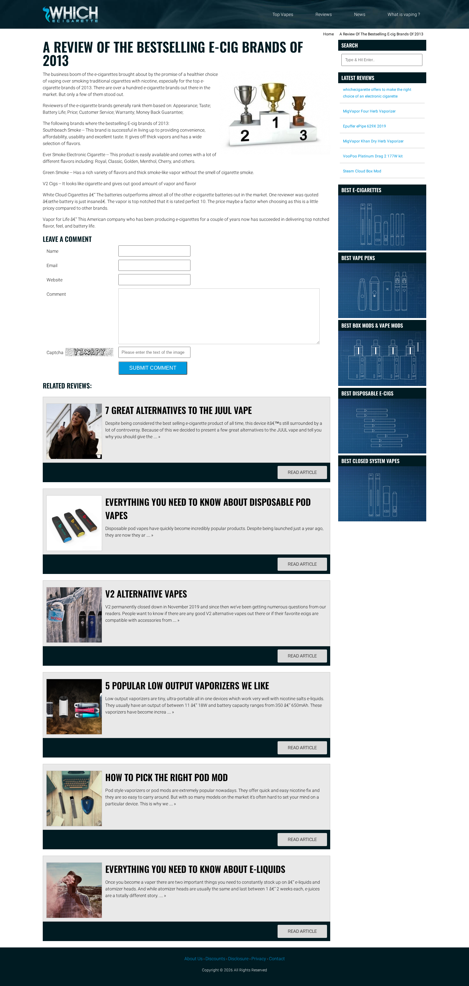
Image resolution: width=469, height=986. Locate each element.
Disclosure (238, 958)
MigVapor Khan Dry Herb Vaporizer (373, 141)
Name (52, 251)
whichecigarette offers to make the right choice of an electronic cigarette (377, 92)
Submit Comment (152, 368)
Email (52, 265)
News (359, 14)
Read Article (302, 472)
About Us (193, 958)
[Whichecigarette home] (70, 20)
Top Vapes (282, 14)
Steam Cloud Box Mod (362, 171)
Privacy (258, 958)
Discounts (215, 958)
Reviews (324, 14)
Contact (277, 958)
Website (55, 279)
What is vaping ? (404, 14)
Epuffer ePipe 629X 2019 (364, 126)
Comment (56, 294)
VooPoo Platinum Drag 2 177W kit (373, 156)
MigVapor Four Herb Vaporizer (369, 111)
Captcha (55, 352)
